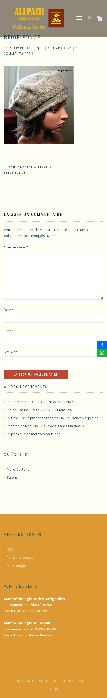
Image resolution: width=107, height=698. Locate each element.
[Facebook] (102, 345)
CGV (10, 549)
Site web (10, 352)
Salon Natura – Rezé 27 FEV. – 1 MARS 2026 (41, 409)
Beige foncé (22, 37)
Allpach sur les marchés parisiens (34, 434)
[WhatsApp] (102, 353)
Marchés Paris (18, 469)
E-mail (10, 330)
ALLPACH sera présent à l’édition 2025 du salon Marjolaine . (54, 418)
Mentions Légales (21, 557)
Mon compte (16, 565)
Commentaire (16, 247)
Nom (9, 309)
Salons (12, 477)
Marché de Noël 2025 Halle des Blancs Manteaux (46, 426)
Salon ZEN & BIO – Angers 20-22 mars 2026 (40, 401)
